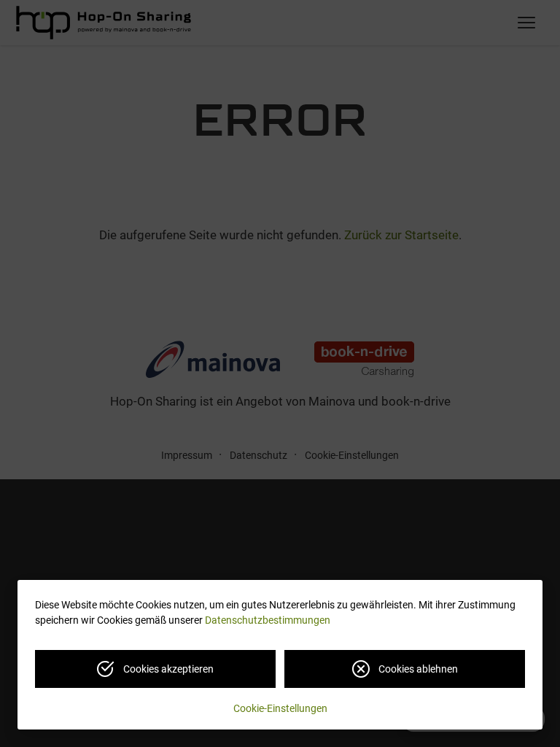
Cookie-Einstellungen (280, 708)
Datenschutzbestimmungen (267, 620)
